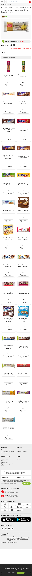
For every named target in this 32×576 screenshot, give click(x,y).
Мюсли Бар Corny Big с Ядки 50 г (8, 184)
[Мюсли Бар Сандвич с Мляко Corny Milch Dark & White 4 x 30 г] (8, 311)
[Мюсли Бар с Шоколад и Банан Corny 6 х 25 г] (8, 230)
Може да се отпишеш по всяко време (8, 483)
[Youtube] (9, 528)
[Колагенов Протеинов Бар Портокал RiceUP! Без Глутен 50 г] (8, 393)
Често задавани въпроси (23, 453)
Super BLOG (4, 453)
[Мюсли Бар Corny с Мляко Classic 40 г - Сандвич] (8, 202)
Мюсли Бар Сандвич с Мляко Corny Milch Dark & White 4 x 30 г (8, 320)
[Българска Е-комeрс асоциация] (3, 536)
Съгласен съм (20, 572)
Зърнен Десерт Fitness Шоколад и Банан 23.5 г (23, 265)
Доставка (19, 447)
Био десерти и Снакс (13, 7)
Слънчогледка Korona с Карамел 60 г (23, 75)
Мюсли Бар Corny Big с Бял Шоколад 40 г (8, 102)
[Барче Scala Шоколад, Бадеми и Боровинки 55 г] (23, 284)
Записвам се (26, 483)
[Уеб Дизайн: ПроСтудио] (13, 542)
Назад (6, 1)
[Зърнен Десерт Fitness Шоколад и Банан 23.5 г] (23, 257)
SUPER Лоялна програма (8, 451)
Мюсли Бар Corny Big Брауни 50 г (23, 102)
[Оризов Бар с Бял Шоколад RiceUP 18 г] (8, 365)
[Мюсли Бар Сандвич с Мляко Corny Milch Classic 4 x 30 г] (23, 311)
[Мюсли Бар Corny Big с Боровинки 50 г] (23, 121)
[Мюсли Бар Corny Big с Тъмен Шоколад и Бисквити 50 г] (8, 148)
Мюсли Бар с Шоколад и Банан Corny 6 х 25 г (8, 238)
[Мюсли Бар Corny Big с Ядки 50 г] (8, 175)
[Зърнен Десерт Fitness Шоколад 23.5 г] (8, 257)
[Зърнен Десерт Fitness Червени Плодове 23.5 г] (23, 230)
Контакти (19, 459)
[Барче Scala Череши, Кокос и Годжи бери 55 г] (8, 284)
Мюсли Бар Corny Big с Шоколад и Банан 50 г (23, 184)
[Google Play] (23, 519)
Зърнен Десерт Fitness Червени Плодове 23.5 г (23, 238)
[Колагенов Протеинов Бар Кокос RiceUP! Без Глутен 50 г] (8, 420)
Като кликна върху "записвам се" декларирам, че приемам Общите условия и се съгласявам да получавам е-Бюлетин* (16, 481)
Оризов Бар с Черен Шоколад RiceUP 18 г (23, 347)
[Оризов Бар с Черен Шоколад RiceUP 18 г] (23, 338)
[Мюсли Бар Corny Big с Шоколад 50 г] (23, 148)
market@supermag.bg (11, 495)
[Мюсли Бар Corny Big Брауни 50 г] (23, 94)
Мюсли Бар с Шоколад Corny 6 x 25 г (23, 211)
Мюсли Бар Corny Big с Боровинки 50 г (23, 130)
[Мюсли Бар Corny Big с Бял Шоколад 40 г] (8, 94)
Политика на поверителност (5, 461)
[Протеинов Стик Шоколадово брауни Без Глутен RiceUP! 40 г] (23, 393)
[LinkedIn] (12, 528)
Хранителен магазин (6, 449)
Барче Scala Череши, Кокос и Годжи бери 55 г (8, 293)
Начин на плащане (22, 451)
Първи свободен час (6, 4)
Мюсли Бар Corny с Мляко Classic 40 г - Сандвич (8, 211)
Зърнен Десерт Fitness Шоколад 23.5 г (8, 265)
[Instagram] (6, 528)
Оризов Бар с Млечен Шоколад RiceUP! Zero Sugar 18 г (8, 347)
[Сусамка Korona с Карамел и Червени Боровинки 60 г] (8, 67)
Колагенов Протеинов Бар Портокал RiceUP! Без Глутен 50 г (8, 401)
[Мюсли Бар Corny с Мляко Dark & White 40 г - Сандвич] (8, 121)
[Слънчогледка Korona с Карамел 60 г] (23, 67)
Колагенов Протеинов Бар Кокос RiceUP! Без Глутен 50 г (8, 429)
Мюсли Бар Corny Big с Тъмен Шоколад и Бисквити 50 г (8, 157)
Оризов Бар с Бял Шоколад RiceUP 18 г (8, 374)
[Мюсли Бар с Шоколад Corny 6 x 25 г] (23, 202)
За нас (18, 456)
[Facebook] (2, 528)
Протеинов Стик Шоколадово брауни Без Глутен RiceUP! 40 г (23, 401)
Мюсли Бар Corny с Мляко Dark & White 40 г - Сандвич (8, 130)
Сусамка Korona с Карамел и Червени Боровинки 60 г (8, 75)
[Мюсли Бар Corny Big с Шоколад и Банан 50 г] (23, 175)
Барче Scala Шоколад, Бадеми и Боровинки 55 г (23, 293)
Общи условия (5, 456)
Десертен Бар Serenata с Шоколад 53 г (23, 374)
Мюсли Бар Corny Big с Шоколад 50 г (23, 157)
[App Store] (8, 519)
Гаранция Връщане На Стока (7, 464)
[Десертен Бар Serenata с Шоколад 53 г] (23, 365)
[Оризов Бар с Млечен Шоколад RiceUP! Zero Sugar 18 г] (8, 338)
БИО (6, 7)
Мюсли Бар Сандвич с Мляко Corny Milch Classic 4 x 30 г (23, 320)
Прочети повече (11, 572)
